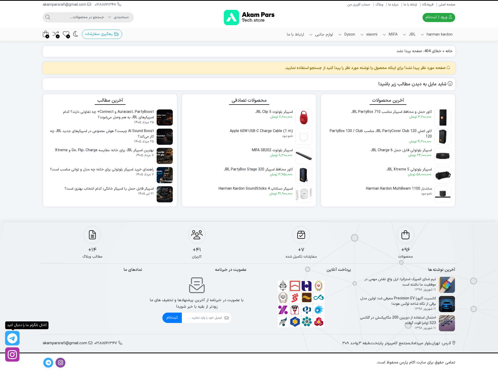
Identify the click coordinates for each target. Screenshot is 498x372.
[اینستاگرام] (12, 354)
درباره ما (393, 4)
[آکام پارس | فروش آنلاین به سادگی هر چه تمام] (249, 17)
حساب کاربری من (358, 4)
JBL (411, 35)
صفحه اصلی (447, 4)
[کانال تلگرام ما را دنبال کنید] (12, 338)
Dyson (349, 35)
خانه (449, 51)
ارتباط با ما (410, 4)
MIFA (392, 35)
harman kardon (439, 35)
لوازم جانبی (323, 35)
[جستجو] (48, 17)
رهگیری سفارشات (99, 34)
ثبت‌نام (172, 318)
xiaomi (371, 35)
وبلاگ (379, 4)
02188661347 (106, 5)
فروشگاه (427, 4)
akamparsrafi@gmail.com (65, 5)
